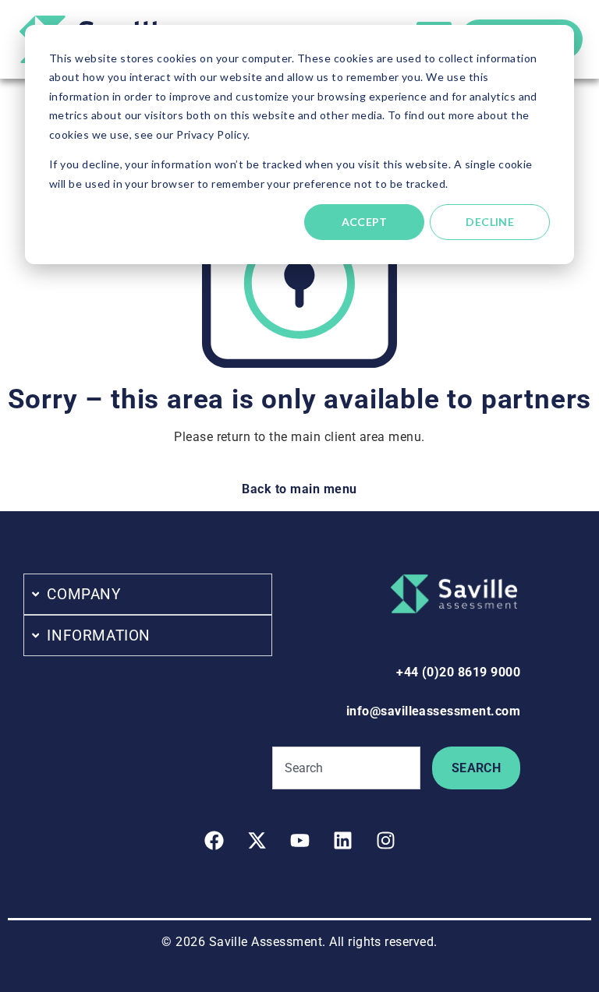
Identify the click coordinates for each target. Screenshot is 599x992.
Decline (490, 221)
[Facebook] (213, 840)
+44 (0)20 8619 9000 (458, 672)
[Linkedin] (342, 840)
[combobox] (346, 768)
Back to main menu (299, 489)
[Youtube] (299, 840)
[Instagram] (385, 840)
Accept (365, 221)
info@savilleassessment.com (433, 711)
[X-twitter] (256, 840)
